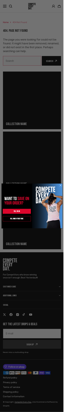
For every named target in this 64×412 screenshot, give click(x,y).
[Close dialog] (59, 185)
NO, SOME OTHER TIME (15, 219)
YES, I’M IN (16, 211)
